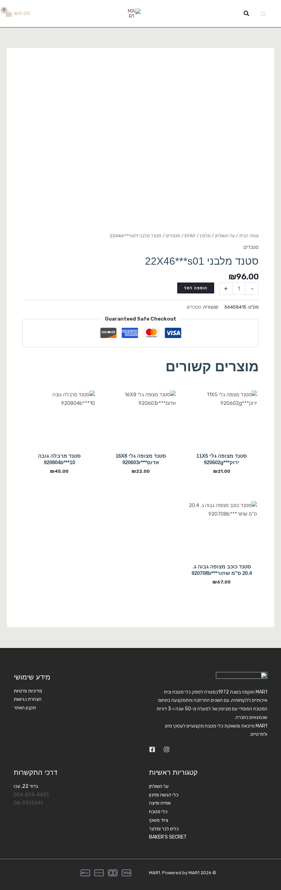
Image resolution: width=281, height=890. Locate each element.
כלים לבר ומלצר (164, 829)
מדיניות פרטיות (28, 691)
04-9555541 (28, 803)
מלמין (205, 235)
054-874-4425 (31, 795)
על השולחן (225, 235)
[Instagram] (166, 749)
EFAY (190, 235)
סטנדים (173, 235)
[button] (246, 13)
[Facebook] (152, 749)
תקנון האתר (25, 708)
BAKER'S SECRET (168, 837)
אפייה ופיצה (160, 803)
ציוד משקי (158, 820)
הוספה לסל (195, 288)
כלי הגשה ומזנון (164, 795)
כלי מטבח (158, 812)
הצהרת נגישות (27, 699)
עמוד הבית (249, 235)
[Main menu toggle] (263, 14)
